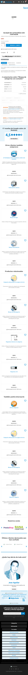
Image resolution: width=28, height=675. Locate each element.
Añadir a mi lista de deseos (11, 56)
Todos (3, 97)
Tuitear (10, 52)
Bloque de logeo (14, 217)
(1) (11, 97)
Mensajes (14, 655)
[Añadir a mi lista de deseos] (25, 151)
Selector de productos (14, 247)
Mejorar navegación (4, 59)
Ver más (14, 589)
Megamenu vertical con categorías (14, 341)
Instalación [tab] (18, 62)
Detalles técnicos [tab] (11, 62)
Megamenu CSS (14, 371)
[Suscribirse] (23, 613)
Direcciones (14, 640)
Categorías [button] (14, 623)
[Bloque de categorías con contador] (14, 17)
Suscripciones (14, 645)
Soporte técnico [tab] (12, 64)
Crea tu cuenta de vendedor (14, 652)
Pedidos (14, 634)
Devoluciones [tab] (4, 64)
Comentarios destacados (7, 102)
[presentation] (1, 528)
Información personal (14, 632)
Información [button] (14, 626)
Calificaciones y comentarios (14, 650)
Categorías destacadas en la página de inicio (14, 282)
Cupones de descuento (14, 642)
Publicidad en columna (14, 187)
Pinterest (14, 52)
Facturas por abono (14, 637)
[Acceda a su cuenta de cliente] (23, 1)
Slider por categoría (14, 497)
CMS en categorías (14, 407)
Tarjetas (14, 647)
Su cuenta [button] (14, 629)
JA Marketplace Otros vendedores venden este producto (14, 158)
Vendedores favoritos (14, 658)
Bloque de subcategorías (14, 312)
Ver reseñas (14, 138)
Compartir (7, 52)
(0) (19, 97)
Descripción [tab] (4, 62)
